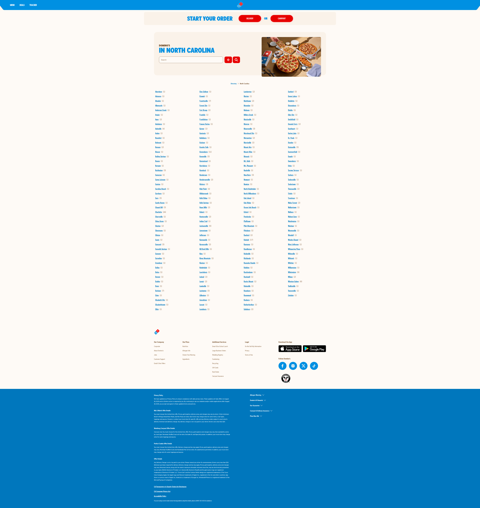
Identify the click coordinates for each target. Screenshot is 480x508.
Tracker (33, 5)
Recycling (215, 363)
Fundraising (215, 359)
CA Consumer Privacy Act (162, 491)
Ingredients (185, 359)
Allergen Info (186, 350)
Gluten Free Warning (188, 355)
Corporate (157, 346)
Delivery (249, 18)
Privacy (247, 350)
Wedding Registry (217, 355)
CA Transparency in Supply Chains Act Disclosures (170, 486)
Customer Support (159, 359)
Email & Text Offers (159, 363)
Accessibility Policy (160, 496)
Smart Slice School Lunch (220, 346)
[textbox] (192, 500)
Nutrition (185, 346)
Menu (12, 5)
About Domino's (159, 350)
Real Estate (215, 372)
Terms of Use (249, 355)
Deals (22, 5)
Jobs (155, 355)
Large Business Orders (219, 350)
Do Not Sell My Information (253, 346)
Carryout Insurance (218, 376)
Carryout (282, 18)
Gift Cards (215, 367)
